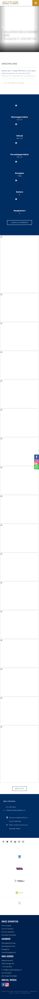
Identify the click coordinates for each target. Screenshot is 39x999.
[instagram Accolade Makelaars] (7, 984)
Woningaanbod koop (9, 943)
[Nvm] (19, 857)
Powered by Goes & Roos (8, 991)
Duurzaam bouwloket (9, 935)
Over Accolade (6, 926)
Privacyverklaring (25, 993)
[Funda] (19, 869)
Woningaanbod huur (8, 946)
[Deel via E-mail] (23, 841)
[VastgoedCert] (19, 881)
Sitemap (18, 993)
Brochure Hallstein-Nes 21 (18, 818)
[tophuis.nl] (19, 903)
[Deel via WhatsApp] (19, 841)
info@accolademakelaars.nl (15, 810)
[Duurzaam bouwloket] (19, 893)
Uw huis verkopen (7, 929)
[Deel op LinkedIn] (15, 841)
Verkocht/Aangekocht (9, 952)
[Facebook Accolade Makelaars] (3, 984)
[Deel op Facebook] (3, 841)
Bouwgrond (5, 949)
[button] (3, 26)
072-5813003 (11, 807)
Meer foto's (19, 789)
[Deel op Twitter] (7, 841)
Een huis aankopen (8, 932)
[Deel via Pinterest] (11, 841)
